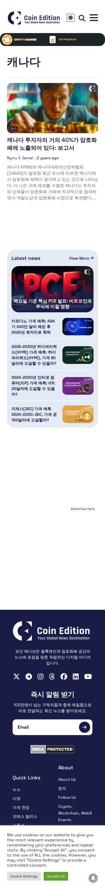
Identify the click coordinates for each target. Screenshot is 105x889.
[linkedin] (76, 676)
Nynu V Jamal (20, 157)
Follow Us (67, 797)
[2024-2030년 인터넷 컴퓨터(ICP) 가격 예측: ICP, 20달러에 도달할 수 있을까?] (78, 386)
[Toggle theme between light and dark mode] (70, 18)
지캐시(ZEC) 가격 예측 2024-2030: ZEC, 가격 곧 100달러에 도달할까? (34, 414)
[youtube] (88, 676)
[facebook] (63, 676)
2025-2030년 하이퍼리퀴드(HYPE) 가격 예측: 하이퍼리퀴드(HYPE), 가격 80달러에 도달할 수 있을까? (34, 355)
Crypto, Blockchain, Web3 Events (75, 813)
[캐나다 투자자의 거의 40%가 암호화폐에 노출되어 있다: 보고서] (52, 108)
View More (79, 258)
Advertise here (83, 509)
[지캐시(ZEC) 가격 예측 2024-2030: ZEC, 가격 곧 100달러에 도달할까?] (78, 414)
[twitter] (16, 676)
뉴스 (14, 128)
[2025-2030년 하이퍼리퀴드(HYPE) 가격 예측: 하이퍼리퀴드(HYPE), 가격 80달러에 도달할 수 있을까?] (78, 355)
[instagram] (40, 676)
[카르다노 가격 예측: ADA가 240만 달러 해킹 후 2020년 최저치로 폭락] (78, 327)
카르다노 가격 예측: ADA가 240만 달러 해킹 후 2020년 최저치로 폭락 (33, 326)
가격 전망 (21, 807)
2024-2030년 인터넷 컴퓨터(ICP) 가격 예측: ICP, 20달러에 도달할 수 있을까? (33, 386)
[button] (94, 17)
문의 (62, 788)
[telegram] (28, 676)
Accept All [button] (56, 876)
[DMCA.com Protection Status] (52, 749)
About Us (67, 779)
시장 (16, 798)
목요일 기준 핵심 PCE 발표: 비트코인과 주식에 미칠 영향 (53, 304)
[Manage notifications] (93, 878)
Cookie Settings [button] (24, 876)
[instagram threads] (52, 676)
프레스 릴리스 (25, 816)
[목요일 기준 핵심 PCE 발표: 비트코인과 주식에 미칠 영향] (52, 289)
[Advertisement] (53, 548)
